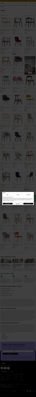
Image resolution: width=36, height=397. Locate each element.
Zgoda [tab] (7, 194)
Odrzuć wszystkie (8, 203)
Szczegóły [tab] (18, 194)
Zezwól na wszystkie (28, 203)
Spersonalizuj (17, 203)
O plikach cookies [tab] (28, 194)
